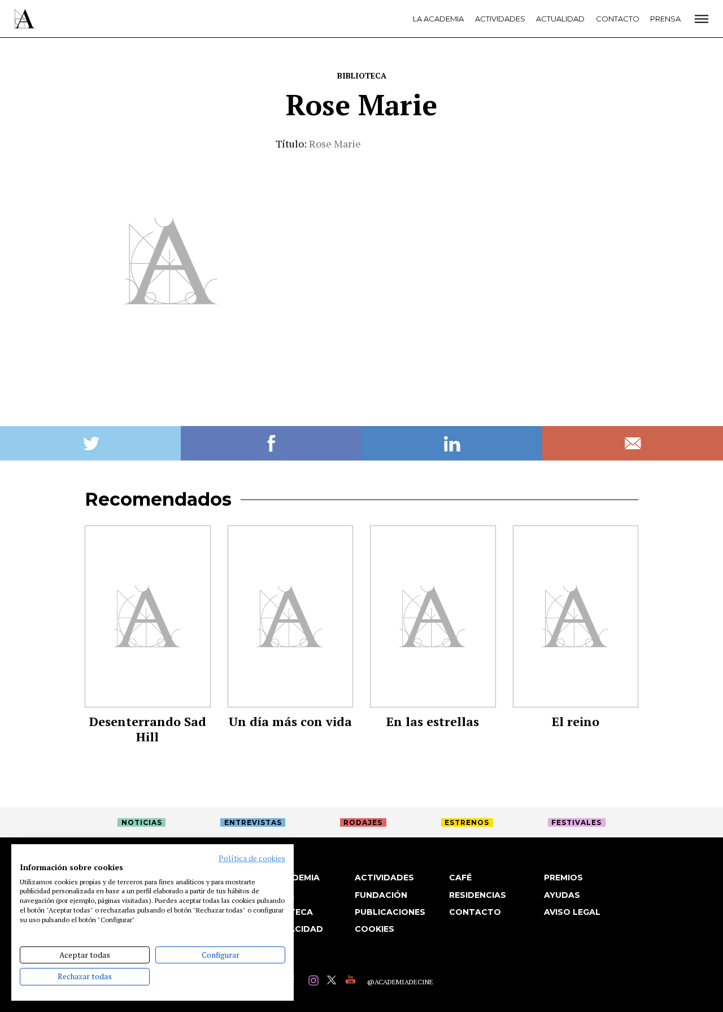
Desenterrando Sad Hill (147, 729)
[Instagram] (314, 981)
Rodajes (362, 822)
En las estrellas (432, 721)
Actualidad (560, 18)
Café (460, 877)
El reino (575, 721)
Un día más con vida (290, 721)
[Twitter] (333, 981)
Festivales (576, 822)
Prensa (665, 18)
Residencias (477, 895)
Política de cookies (252, 858)
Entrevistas (253, 822)
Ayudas (562, 895)
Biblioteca (361, 75)
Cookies (374, 929)
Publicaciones (390, 912)
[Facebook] (296, 981)
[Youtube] (352, 981)
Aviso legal (572, 912)
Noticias (141, 822)
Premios (563, 877)
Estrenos (467, 822)
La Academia (438, 18)
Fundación (381, 895)
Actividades (500, 18)
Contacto (617, 18)
